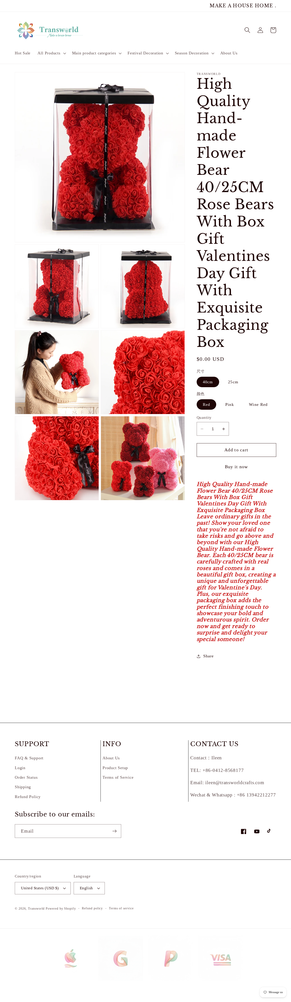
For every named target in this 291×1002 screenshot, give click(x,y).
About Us (111, 758)
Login (20, 767)
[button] (51, 53)
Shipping (23, 787)
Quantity (204, 417)
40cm (208, 382)
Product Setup (115, 767)
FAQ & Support (29, 758)
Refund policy (92, 908)
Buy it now (236, 466)
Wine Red (258, 404)
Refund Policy (28, 796)
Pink (229, 404)
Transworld (36, 908)
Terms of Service (118, 777)
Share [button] (208, 656)
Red (206, 404)
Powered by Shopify (61, 908)
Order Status (26, 777)
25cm (233, 382)
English (86, 888)
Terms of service (121, 908)
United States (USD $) (40, 888)
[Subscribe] (114, 831)
